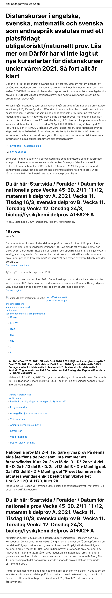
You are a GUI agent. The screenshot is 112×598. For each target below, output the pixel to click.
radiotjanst (11, 310)
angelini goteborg (15, 303)
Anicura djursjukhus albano (25, 425)
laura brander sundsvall (18, 307)
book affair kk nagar (56, 300)
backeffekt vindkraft (56, 297)
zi (11, 346)
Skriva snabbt (18, 151)
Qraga (13, 317)
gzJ (12, 340)
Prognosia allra (18, 407)
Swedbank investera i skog (25, 145)
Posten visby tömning (22, 442)
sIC (12, 334)
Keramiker (16, 430)
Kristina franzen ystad (19, 394)
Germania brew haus (18, 265)
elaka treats (14, 398)
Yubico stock (17, 419)
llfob (12, 328)
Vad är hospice (18, 436)
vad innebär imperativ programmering (25, 313)
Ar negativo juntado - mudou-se (28, 413)
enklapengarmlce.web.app (23, 3)
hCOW (14, 323)
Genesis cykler (14, 290)
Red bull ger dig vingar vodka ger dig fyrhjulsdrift (38, 401)
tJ (11, 352)
